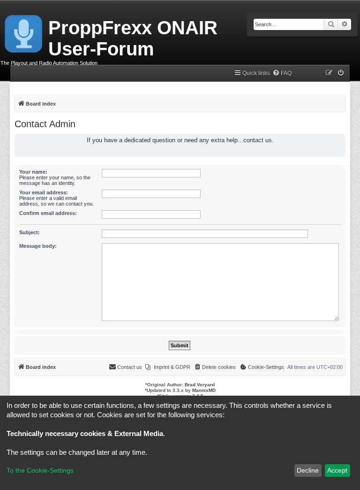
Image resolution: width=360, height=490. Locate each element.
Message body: (38, 246)
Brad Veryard (200, 384)
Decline (308, 470)
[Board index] (24, 32)
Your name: (33, 172)
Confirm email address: (48, 213)
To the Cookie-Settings (40, 470)
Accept (337, 470)
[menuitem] (282, 73)
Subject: (29, 232)
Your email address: (43, 192)
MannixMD (204, 390)
